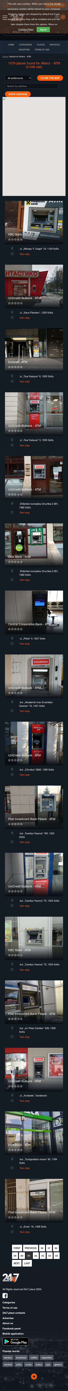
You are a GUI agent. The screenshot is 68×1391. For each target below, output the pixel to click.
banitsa (8, 1357)
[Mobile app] (15, 1341)
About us (7, 1323)
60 (22, 1255)
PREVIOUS (30, 1248)
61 (29, 1255)
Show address (17, 94)
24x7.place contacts (13, 1313)
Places (41, 44)
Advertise (8, 1318)
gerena (58, 1364)
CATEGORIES (25, 44)
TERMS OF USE (42, 49)
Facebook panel (11, 1328)
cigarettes (46, 1357)
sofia (18, 1364)
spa (48, 1364)
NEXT (17, 1263)
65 (56, 1255)
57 (49, 1248)
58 (56, 1248)
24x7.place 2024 (32, 1289)
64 (49, 1255)
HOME (11, 44)
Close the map (50, 78)
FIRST (17, 1248)
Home (5, 56)
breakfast (21, 1357)
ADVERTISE (24, 49)
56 (42, 1248)
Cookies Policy (25, 29)
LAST (27, 1263)
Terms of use (9, 1307)
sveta (29, 1364)
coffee (34, 1357)
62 (35, 1255)
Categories (8, 1302)
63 (42, 1255)
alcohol (8, 1364)
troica (39, 1364)
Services (55, 44)
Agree (43, 29)
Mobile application (13, 1333)
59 (15, 1255)
